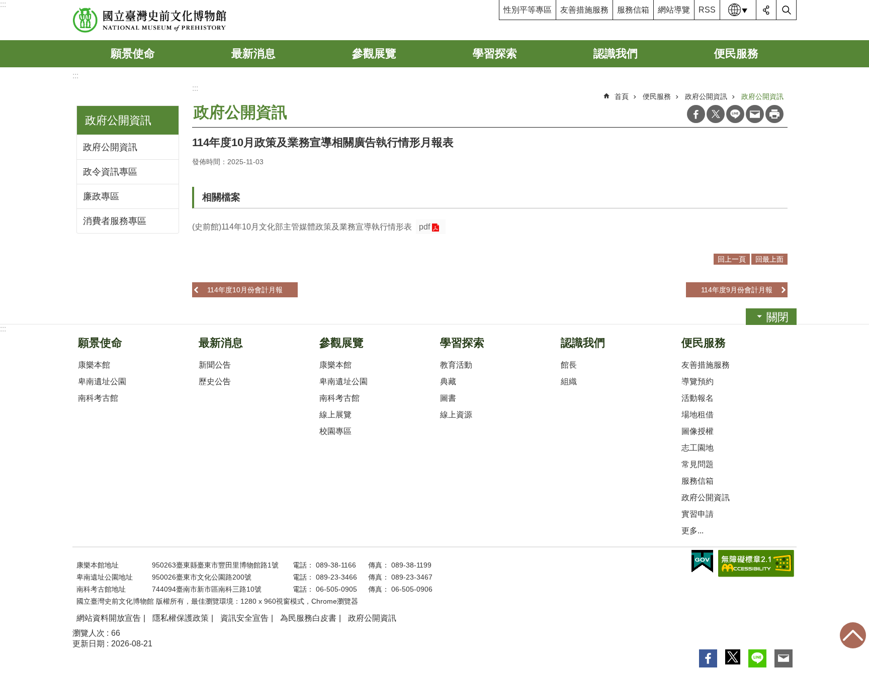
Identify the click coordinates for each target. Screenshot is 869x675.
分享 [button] (766, 10)
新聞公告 (215, 365)
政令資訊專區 (110, 172)
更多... (692, 530)
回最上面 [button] (769, 259)
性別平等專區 (527, 10)
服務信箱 (633, 10)
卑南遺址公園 (102, 381)
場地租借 (697, 414)
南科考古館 (98, 398)
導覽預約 (697, 381)
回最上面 (853, 635)
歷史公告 (215, 381)
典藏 (448, 381)
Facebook (696, 114)
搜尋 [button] (786, 10)
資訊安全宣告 (244, 618)
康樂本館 (94, 365)
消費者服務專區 (114, 221)
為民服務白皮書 (308, 618)
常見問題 (697, 464)
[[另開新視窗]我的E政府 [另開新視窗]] (702, 561)
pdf (424, 226)
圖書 (448, 398)
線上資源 (456, 414)
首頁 (622, 96)
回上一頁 (732, 259)
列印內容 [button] (774, 114)
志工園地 (697, 447)
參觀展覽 (374, 53)
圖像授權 (697, 431)
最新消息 (253, 53)
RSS (707, 10)
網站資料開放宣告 (108, 618)
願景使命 (133, 53)
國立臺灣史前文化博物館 (149, 20)
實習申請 (697, 514)
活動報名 (697, 398)
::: (3, 4)
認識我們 (615, 53)
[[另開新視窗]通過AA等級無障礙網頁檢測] (756, 563)
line (735, 114)
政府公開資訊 (110, 147)
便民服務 (736, 53)
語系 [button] (738, 10)
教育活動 (456, 365)
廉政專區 (101, 196)
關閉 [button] (777, 317)
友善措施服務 (584, 10)
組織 (569, 381)
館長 (569, 365)
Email (755, 114)
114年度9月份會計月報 (736, 290)
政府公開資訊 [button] (118, 120)
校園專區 (335, 431)
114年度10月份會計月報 (245, 290)
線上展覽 (335, 414)
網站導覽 (674, 10)
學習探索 (495, 53)
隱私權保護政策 (180, 618)
